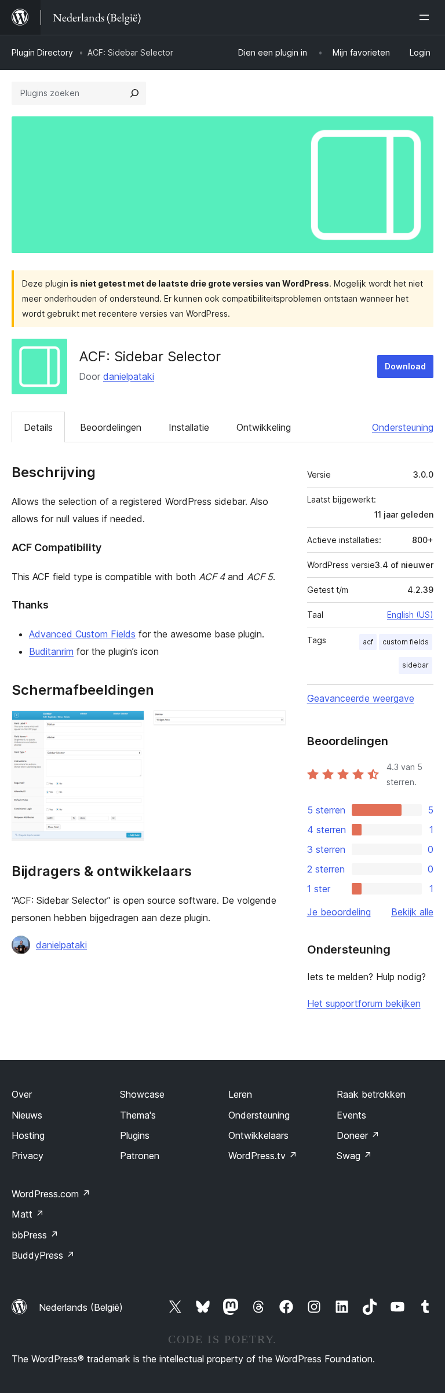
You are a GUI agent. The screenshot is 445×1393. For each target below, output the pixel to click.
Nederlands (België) (81, 1307)
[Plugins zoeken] (134, 93)
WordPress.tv (262, 1155)
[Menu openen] (426, 17)
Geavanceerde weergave (360, 698)
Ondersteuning (402, 427)
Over (22, 1094)
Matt (28, 1214)
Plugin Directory (42, 52)
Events (351, 1115)
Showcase (142, 1094)
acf (368, 641)
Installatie (189, 427)
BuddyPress (43, 1255)
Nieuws (27, 1115)
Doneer (358, 1135)
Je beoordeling (339, 912)
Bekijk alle (412, 912)
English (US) (410, 614)
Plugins (134, 1135)
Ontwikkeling (263, 427)
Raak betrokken (371, 1094)
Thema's (138, 1115)
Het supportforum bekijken (364, 1003)
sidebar (415, 665)
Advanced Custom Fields (82, 634)
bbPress (35, 1235)
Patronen (139, 1155)
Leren (240, 1094)
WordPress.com (51, 1194)
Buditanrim (51, 651)
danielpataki (128, 376)
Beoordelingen (110, 427)
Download (405, 366)
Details (38, 427)
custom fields (405, 641)
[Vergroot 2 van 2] (270, 726)
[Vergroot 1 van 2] (128, 726)
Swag (354, 1155)
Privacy (27, 1155)
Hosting (28, 1135)
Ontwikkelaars (258, 1135)
